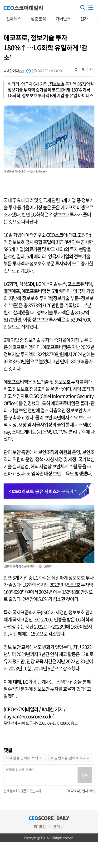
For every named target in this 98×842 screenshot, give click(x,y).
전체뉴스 (13, 18)
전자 (84, 18)
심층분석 (38, 18)
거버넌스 (63, 18)
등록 (85, 775)
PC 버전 (39, 826)
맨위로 (58, 826)
